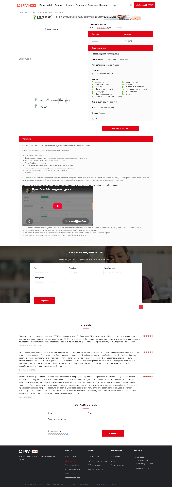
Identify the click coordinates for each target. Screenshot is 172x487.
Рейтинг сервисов (95, 469)
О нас (113, 461)
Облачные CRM (71, 461)
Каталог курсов (71, 474)
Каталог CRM (45, 5)
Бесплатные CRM (72, 465)
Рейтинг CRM (93, 457)
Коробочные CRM (72, 469)
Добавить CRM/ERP (144, 5)
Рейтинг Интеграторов (97, 461)
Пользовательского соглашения (102, 485)
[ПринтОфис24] (51, 77)
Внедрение (93, 5)
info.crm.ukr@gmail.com (143, 464)
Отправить (44, 301)
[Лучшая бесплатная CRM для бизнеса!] (86, 17)
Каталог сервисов (72, 478)
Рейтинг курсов (94, 465)
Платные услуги (117, 465)
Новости (103, 5)
